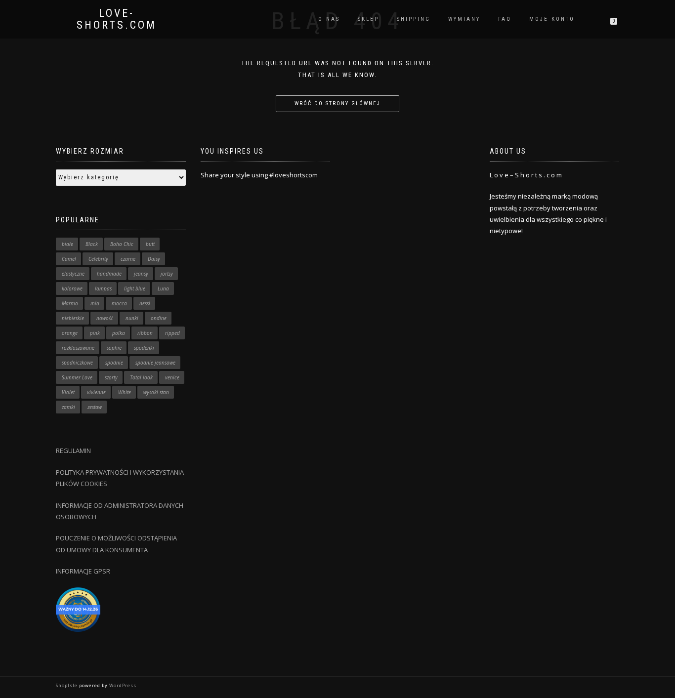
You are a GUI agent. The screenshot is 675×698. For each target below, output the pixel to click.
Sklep (368, 19)
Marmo (70, 303)
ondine (159, 318)
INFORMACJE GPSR (83, 571)
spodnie (114, 362)
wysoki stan (156, 392)
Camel (69, 258)
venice (172, 377)
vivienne (96, 392)
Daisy (154, 258)
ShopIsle (67, 685)
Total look (141, 377)
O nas (329, 19)
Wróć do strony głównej (337, 103)
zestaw (94, 407)
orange (70, 332)
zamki (68, 407)
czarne (128, 258)
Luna (163, 288)
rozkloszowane (78, 347)
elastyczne (73, 273)
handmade (109, 273)
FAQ (504, 19)
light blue (134, 288)
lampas (103, 288)
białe (67, 244)
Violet (68, 392)
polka (118, 332)
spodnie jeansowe (155, 362)
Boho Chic (121, 244)
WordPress (122, 685)
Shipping (413, 19)
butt (150, 244)
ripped (172, 332)
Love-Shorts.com (117, 19)
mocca (119, 303)
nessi (144, 303)
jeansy (141, 273)
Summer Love (77, 377)
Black (91, 244)
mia (94, 303)
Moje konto (552, 19)
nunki (132, 318)
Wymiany (464, 19)
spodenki (144, 347)
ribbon (145, 332)
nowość (104, 318)
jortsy (167, 273)
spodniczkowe (77, 362)
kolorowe (72, 288)
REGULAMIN (73, 450)
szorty (111, 377)
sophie (114, 347)
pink (95, 332)
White (124, 392)
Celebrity (98, 258)
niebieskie (73, 318)
